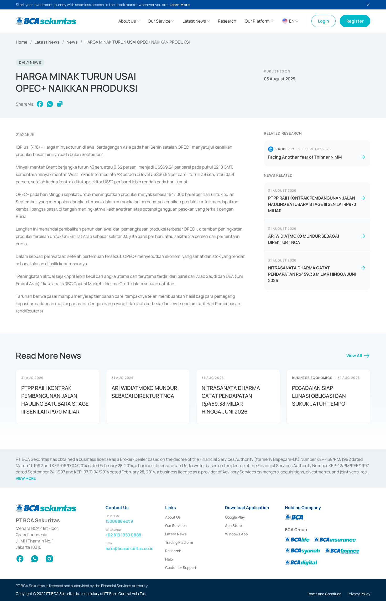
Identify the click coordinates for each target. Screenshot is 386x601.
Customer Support (180, 567)
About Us (173, 517)
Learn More (180, 4)
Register (355, 21)
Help (169, 559)
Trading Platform (179, 542)
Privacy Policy (359, 593)
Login (323, 21)
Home (22, 42)
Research (173, 550)
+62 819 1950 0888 (123, 535)
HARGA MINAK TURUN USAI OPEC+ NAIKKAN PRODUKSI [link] (137, 42)
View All (354, 355)
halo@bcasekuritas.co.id (130, 548)
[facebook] (40, 104)
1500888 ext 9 (119, 521)
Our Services (175, 525)
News (72, 42)
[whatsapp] (50, 104)
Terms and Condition (324, 593)
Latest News (47, 42)
